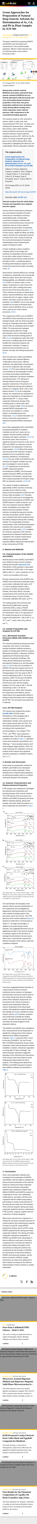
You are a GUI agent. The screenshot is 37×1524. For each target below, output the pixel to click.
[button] (21, 1281)
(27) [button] (23, 529)
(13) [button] (10, 369)
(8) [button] (11, 302)
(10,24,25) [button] (26, 481)
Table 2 (22, 739)
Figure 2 (30, 918)
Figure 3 (13, 1038)
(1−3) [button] (31, 230)
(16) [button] (4, 423)
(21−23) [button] (5, 466)
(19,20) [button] (5, 459)
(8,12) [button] (5, 353)
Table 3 (5, 1070)
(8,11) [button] (9, 338)
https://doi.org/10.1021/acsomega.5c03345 (20, 192)
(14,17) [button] (29, 437)
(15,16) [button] (14, 416)
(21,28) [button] (9, 666)
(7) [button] (31, 290)
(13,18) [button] (16, 449)
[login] (33, 3)
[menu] (29, 3)
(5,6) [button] (4, 282)
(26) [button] (22, 495)
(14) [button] (15, 391)
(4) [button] (9, 268)
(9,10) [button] (13, 312)
